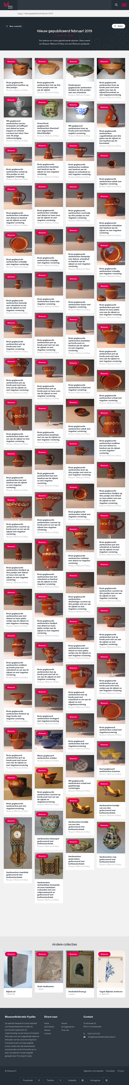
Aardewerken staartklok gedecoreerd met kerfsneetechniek (17, 875)
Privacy (121, 1071)
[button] (125, 5)
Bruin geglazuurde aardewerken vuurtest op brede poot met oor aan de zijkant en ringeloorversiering (48, 797)
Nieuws (47, 1030)
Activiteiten (49, 1027)
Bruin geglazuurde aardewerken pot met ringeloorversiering (16, 806)
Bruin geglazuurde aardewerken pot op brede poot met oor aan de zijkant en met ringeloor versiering (48, 345)
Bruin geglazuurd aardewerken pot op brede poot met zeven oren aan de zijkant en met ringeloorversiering (17, 760)
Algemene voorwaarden (93, 1071)
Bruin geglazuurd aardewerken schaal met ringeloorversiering (110, 730)
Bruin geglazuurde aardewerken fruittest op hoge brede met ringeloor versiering (17, 715)
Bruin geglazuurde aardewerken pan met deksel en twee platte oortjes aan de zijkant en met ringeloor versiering (17, 619)
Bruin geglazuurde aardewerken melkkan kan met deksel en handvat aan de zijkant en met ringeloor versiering (109, 447)
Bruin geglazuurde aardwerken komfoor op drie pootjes (17, 85)
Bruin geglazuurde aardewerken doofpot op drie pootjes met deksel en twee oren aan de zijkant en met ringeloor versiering (17, 574)
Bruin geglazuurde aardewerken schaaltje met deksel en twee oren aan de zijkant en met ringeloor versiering (48, 215)
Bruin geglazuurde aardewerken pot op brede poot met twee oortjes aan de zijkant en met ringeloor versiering (110, 686)
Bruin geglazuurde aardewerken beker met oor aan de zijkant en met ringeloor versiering (17, 438)
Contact (47, 1033)
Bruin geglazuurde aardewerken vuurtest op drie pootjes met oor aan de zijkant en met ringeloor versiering (111, 593)
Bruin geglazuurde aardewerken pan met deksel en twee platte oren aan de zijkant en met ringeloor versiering (110, 310)
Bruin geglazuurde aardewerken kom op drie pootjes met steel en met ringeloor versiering (79, 471)
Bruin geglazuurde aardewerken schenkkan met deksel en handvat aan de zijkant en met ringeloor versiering (17, 218)
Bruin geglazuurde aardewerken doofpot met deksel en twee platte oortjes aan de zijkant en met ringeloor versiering (48, 627)
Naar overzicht (15, 26)
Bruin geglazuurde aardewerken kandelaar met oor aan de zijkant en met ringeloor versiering (48, 436)
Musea (64, 1023)
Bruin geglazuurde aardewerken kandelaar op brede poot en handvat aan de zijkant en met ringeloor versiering (79, 344)
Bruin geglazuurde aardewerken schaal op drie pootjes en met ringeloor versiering (16, 173)
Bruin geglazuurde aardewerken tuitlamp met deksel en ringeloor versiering (79, 559)
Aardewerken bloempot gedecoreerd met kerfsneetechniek (48, 841)
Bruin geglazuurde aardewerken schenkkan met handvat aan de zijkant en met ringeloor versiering (110, 228)
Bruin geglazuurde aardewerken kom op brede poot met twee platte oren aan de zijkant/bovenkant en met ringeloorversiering (110, 89)
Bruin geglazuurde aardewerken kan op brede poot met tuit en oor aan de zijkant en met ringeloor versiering (48, 674)
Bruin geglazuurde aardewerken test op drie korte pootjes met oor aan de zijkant (48, 86)
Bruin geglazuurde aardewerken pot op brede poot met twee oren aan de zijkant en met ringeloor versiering (110, 356)
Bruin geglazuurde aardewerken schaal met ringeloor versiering (79, 387)
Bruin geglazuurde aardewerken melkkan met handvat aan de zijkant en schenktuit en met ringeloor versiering (79, 169)
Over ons (65, 1030)
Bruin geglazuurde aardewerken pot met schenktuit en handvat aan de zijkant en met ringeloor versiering (109, 547)
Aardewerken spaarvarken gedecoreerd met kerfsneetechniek (76, 860)
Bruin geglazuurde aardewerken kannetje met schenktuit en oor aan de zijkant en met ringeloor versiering (16, 306)
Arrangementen (67, 1027)
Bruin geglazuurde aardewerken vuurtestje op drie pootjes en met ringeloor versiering (79, 214)
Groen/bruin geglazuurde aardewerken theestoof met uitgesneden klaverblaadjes (48, 128)
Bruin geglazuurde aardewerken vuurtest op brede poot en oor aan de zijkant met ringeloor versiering (48, 525)
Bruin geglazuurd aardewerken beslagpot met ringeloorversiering (48, 718)
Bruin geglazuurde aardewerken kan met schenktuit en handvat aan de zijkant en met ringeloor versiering (47, 579)
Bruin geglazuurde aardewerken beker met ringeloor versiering (48, 301)
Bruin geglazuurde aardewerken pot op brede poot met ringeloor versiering (15, 345)
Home (20, 13)
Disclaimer (110, 1071)
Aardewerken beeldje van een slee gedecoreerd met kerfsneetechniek (109, 809)
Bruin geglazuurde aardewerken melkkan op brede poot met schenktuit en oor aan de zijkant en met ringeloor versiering (17, 669)
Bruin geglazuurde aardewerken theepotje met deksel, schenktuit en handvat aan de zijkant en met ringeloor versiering (79, 260)
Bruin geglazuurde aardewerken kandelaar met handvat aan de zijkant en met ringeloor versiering (48, 169)
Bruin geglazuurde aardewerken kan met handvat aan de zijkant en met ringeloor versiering (47, 478)
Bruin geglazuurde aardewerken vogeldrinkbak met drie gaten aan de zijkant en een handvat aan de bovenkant (110, 137)
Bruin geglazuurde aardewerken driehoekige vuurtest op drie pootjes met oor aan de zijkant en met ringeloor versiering (79, 603)
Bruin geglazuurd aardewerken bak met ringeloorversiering (78, 743)
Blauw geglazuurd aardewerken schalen (47, 757)
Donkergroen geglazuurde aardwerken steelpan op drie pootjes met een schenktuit (79, 89)
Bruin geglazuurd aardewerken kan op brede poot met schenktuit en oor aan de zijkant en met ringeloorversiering (79, 699)
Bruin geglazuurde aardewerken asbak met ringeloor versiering (110, 181)
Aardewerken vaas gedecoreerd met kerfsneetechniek (107, 859)
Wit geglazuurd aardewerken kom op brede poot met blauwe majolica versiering (79, 129)
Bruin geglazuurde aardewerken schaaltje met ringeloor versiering (48, 260)
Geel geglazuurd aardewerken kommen (109, 770)
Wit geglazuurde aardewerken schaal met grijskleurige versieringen (79, 784)
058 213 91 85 (94, 1033)
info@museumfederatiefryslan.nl (101, 1037)
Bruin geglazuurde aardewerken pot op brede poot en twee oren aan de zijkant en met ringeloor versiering (48, 391)
